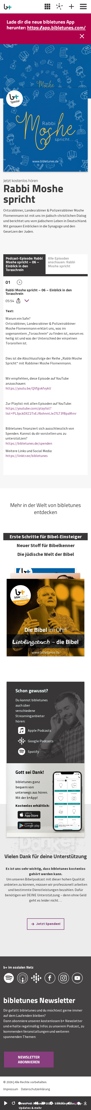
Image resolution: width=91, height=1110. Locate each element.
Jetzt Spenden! (48, 929)
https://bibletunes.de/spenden (29, 449)
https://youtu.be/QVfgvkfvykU (28, 394)
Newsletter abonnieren (29, 1065)
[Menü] (83, 6)
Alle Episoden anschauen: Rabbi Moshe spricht (61, 267)
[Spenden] (71, 6)
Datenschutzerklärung (35, 1095)
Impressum (10, 1095)
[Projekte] (59, 6)
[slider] (25, 1103)
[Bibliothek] (47, 6)
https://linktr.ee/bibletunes (27, 461)
